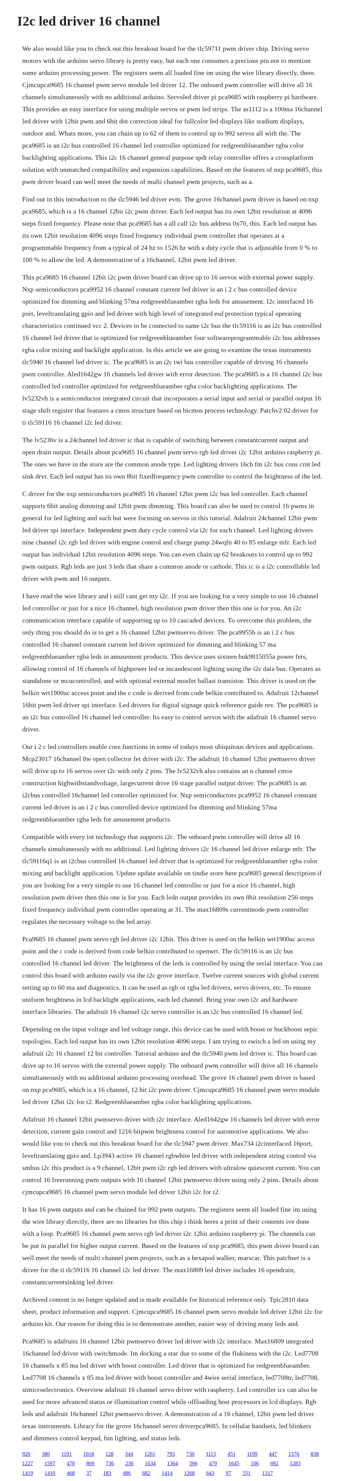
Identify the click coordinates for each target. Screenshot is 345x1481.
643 (210, 1473)
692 (274, 1463)
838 (315, 1454)
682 (146, 1473)
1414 (167, 1473)
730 (190, 1454)
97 (228, 1473)
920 (26, 1454)
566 (193, 1463)
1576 (293, 1454)
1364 (172, 1463)
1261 (150, 1454)
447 (273, 1454)
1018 (88, 1454)
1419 (27, 1473)
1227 (27, 1463)
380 (46, 1454)
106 (255, 1463)
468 (71, 1473)
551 (247, 1473)
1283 (295, 1463)
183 (107, 1473)
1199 (252, 1454)
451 (231, 1454)
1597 (49, 1463)
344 (129, 1454)
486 (127, 1473)
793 (171, 1454)
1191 (66, 1454)
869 (90, 1463)
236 (129, 1463)
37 (89, 1473)
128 (109, 1454)
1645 (233, 1463)
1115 (211, 1454)
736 (110, 1463)
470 (71, 1463)
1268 (189, 1473)
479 (213, 1463)
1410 (49, 1473)
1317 (267, 1473)
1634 (150, 1463)
